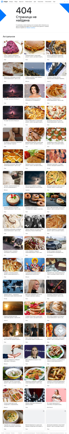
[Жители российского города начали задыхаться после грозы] (34, 181)
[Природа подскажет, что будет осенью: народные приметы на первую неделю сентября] (56, 159)
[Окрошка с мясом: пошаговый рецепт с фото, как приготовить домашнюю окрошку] (13, 377)
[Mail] (2, 1)
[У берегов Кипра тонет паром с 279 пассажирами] (34, 72)
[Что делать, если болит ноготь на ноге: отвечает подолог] (13, 138)
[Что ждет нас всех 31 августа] (13, 116)
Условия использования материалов (56, 433)
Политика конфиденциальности (42, 433)
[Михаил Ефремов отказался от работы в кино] (34, 398)
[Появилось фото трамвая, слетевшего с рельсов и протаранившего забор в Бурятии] (13, 246)
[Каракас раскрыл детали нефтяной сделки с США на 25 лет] (13, 311)
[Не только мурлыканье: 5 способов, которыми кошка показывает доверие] (56, 398)
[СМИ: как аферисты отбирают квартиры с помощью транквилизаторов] (13, 355)
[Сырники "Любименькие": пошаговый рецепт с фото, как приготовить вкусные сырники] (56, 94)
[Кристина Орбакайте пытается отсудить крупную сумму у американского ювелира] (34, 290)
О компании (7, 433)
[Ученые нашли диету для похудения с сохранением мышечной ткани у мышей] (13, 398)
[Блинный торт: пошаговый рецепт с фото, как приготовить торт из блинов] (56, 268)
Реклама (12, 433)
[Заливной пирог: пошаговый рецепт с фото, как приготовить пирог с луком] (34, 51)
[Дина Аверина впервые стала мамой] (34, 355)
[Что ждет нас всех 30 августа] (13, 94)
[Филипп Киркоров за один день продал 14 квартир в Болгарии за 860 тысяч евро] (34, 420)
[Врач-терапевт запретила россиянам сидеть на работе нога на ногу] (34, 333)
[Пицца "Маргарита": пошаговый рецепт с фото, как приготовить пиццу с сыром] (34, 116)
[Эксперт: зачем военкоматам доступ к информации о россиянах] (13, 181)
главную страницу (30, 27)
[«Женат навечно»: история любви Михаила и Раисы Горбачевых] (34, 225)
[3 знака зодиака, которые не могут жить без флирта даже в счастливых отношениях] (13, 333)
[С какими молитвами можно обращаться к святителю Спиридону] (34, 268)
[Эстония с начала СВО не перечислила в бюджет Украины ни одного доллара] (56, 72)
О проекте (20, 433)
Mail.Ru (2, 433)
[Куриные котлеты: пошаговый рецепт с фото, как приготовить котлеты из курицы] (34, 159)
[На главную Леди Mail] (5, 1)
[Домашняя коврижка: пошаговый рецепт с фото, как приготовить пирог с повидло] (56, 420)
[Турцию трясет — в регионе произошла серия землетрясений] (13, 290)
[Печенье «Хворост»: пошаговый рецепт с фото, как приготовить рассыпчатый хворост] (56, 225)
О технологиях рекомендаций (29, 433)
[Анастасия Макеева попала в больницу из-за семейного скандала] (34, 94)
